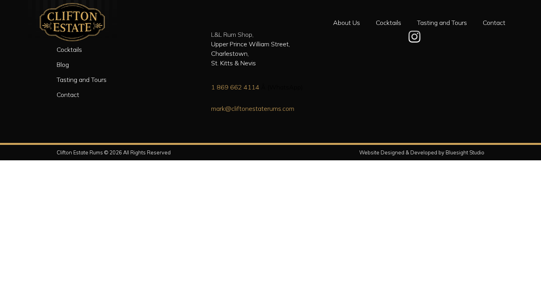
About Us (346, 23)
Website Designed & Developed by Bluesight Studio (421, 152)
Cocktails (388, 23)
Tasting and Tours (442, 23)
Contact (494, 23)
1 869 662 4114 (235, 87)
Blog (63, 64)
